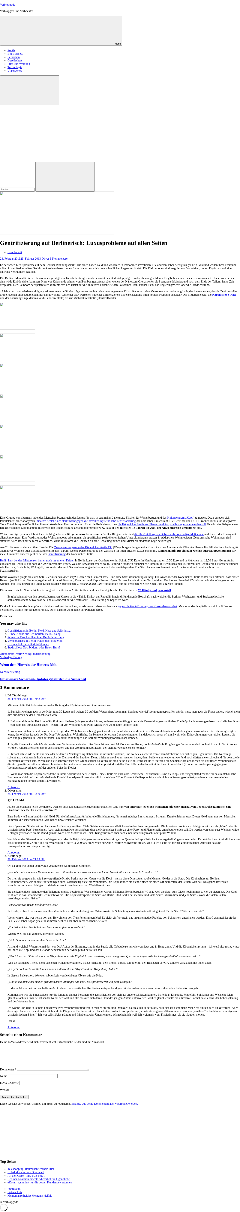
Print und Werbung (19, 63)
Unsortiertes (15, 70)
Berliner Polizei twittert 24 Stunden (28, 644)
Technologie (15, 67)
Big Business (15, 53)
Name (3, 1076)
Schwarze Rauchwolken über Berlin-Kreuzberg (36, 637)
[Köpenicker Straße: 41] (17, 480)
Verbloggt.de (7, 4)
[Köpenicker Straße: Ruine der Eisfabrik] (17, 389)
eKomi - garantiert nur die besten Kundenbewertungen (40, 1182)
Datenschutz (15, 1192)
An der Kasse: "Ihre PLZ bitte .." (27, 1175)
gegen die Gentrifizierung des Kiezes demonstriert (147, 606)
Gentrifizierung (57, 554)
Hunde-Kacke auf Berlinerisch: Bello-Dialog (34, 634)
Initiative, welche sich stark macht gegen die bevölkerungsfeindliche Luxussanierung (86, 521)
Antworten (14, 787)
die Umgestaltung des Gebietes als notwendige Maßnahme (169, 534)
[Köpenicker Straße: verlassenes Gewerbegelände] (17, 419)
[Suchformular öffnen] (29, 90)
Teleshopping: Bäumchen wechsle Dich (31, 1168)
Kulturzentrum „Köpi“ (180, 517)
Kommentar (8, 1069)
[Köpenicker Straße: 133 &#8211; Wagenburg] (17, 450)
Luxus (35, 653)
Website (4, 1090)
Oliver (45, 258)
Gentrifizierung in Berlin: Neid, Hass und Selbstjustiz (39, 630)
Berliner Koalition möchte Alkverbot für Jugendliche (39, 1179)
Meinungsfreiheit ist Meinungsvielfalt (30, 1195)
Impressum (14, 1188)
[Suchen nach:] (17, 189)
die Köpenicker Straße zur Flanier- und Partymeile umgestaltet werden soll (162, 524)
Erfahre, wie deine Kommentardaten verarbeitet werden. (104, 1103)
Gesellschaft (15, 60)
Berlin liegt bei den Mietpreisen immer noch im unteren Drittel (37, 560)
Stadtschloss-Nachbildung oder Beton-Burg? (34, 647)
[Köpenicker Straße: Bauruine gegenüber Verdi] (17, 328)
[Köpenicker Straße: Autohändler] (17, 511)
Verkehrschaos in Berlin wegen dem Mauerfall (35, 640)
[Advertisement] (120, 133)
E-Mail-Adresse (9, 1083)
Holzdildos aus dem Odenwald (26, 1172)
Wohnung (44, 653)
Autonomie (6, 653)
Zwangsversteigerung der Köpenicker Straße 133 (83, 547)
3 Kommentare (59, 258)
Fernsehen (14, 57)
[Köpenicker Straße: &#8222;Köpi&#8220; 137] (17, 359)
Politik (11, 50)
